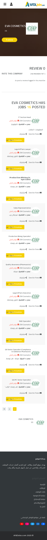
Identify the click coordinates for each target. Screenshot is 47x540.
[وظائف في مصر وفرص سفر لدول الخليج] (35, 4)
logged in (32, 80)
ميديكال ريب (13, 214)
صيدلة (15, 271)
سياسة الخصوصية (39, 495)
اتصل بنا (42, 506)
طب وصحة (14, 186)
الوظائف (42, 488)
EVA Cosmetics (26, 419)
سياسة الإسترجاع (39, 499)
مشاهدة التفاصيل (15, 140)
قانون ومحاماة (12, 156)
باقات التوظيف (40, 492)
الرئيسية (42, 484)
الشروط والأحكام (39, 503)
